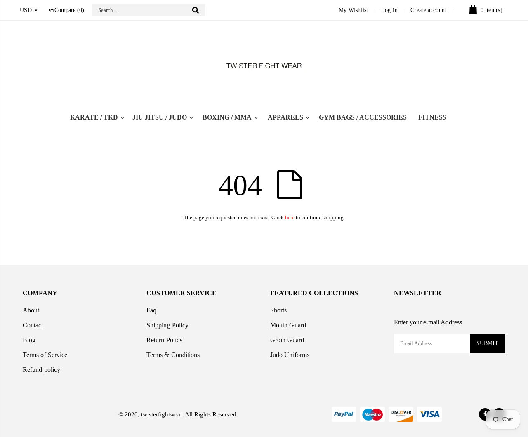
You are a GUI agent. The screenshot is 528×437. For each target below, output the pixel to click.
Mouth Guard (288, 325)
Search (195, 10)
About (31, 310)
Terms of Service (45, 354)
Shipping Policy (167, 325)
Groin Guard (287, 339)
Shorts (278, 310)
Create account (428, 10)
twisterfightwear (160, 414)
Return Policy (164, 339)
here (290, 217)
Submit (487, 343)
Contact (33, 325)
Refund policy (41, 369)
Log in (389, 10)
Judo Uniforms (289, 354)
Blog (29, 339)
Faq (151, 310)
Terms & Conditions (173, 354)
